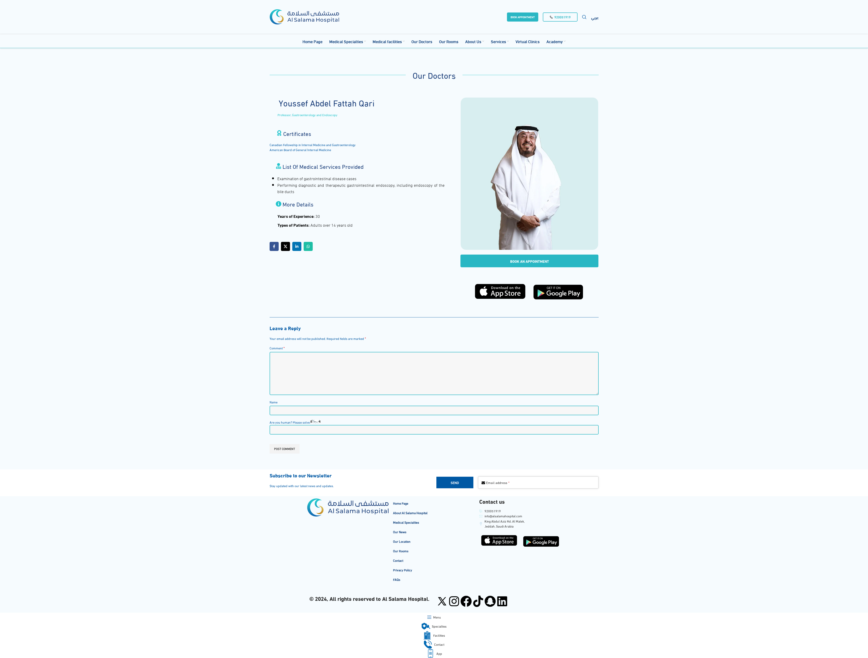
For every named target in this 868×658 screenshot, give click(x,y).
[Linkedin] (502, 601)
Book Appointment (523, 17)
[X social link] (285, 246)
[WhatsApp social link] (308, 246)
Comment (277, 348)
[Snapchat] (490, 601)
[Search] (584, 17)
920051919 (562, 17)
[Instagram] (454, 601)
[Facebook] (466, 601)
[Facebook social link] (274, 246)
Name (274, 402)
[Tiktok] (478, 601)
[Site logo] (304, 16)
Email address (497, 482)
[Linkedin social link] (296, 246)
